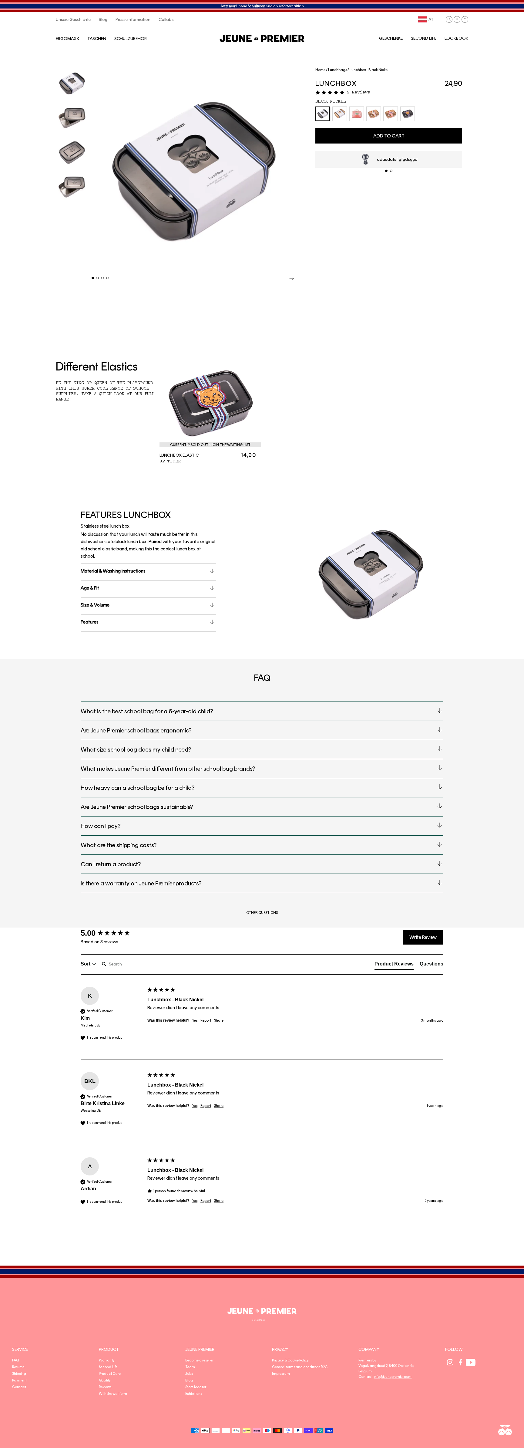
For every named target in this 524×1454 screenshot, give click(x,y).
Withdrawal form (113, 1393)
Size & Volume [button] (95, 605)
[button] (449, 19)
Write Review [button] (423, 937)
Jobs (189, 1373)
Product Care (110, 1373)
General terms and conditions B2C (300, 1367)
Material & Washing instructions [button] (113, 571)
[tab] (394, 965)
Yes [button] (194, 1020)
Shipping (19, 1373)
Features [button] (90, 622)
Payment (19, 1380)
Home (320, 70)
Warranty (107, 1360)
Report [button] (205, 1020)
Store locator (195, 1387)
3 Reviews (358, 92)
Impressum (281, 1373)
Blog (189, 1380)
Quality (105, 1380)
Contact (19, 1387)
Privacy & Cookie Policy (290, 1360)
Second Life (108, 1367)
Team (190, 1367)
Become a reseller (199, 1360)
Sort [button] (86, 963)
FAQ (15, 1360)
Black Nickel (330, 101)
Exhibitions (193, 1393)
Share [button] (218, 1020)
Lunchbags (337, 70)
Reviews (105, 1387)
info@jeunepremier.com (392, 1377)
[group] (112, 933)
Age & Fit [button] (90, 588)
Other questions (262, 913)
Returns (18, 1367)
